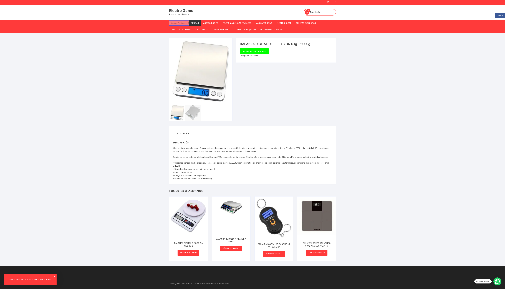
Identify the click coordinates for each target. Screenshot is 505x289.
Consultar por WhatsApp (254, 51)
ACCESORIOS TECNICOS (271, 30)
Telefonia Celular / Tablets (237, 23)
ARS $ (499, 15)
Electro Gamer (182, 10)
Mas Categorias (264, 23)
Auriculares (201, 30)
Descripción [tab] (183, 134)
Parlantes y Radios (181, 30)
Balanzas (254, 55)
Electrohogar (283, 23)
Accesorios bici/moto (244, 30)
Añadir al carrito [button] (188, 253)
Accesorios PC (210, 23)
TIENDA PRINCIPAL (220, 30)
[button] (228, 43)
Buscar (195, 23)
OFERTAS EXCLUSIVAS (306, 23)
